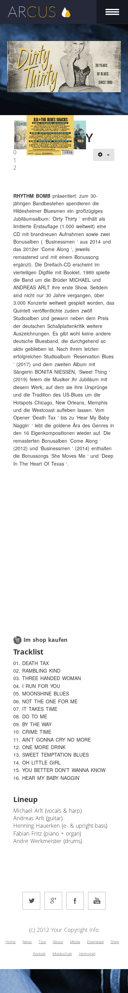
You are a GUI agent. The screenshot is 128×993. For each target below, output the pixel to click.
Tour (42, 941)
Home (10, 941)
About (58, 941)
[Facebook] (75, 901)
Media (75, 941)
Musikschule (62, 953)
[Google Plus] (53, 901)
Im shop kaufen (46, 640)
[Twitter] (31, 901)
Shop (115, 941)
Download (95, 941)
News (27, 941)
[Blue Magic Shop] (17, 640)
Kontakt (39, 953)
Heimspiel (87, 953)
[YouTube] (97, 901)
